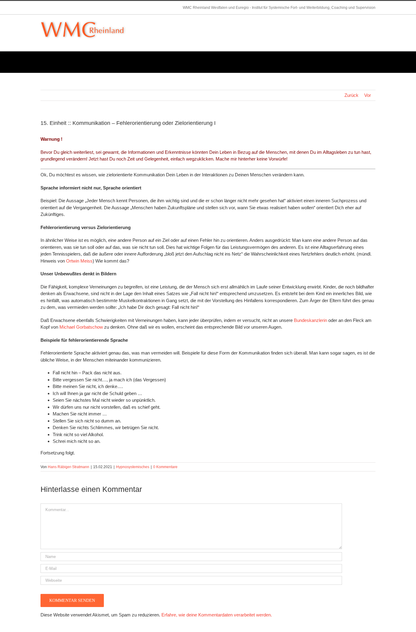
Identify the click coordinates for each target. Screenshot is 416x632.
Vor (367, 95)
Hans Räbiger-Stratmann (68, 467)
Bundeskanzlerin (310, 320)
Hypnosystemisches (132, 467)
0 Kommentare (165, 467)
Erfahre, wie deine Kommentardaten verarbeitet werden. (216, 614)
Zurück (351, 95)
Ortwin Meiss (79, 260)
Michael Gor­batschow (81, 327)
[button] (366, 22)
